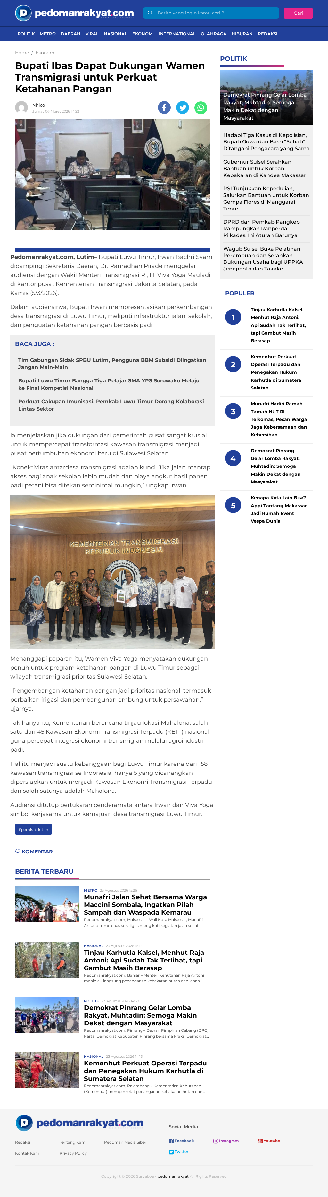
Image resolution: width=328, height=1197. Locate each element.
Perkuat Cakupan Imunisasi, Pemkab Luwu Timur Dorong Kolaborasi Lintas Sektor (111, 405)
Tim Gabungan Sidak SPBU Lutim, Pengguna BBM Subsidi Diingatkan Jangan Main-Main (112, 363)
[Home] (74, 13)
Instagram (228, 1140)
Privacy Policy (73, 1153)
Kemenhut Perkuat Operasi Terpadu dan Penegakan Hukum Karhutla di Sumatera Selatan (145, 1070)
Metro (48, 33)
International (177, 33)
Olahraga (213, 33)
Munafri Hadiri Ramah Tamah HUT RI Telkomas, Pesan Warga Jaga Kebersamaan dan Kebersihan (279, 419)
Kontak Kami (27, 1153)
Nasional (115, 33)
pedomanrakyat (173, 1176)
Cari (298, 13)
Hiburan (242, 33)
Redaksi (267, 33)
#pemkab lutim (33, 829)
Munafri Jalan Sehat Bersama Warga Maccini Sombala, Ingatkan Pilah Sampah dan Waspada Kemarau (145, 904)
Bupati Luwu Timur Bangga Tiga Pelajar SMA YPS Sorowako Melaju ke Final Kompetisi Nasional (109, 384)
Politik (26, 33)
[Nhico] (23, 107)
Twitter (181, 1151)
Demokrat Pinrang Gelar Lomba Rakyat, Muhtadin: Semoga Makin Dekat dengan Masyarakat (140, 1015)
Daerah (70, 33)
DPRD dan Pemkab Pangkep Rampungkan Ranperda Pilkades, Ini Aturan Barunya (261, 228)
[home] (79, 1122)
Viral (92, 33)
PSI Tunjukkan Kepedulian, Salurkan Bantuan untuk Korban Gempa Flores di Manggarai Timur (266, 198)
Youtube (271, 1140)
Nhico (38, 104)
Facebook (184, 1140)
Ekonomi (143, 33)
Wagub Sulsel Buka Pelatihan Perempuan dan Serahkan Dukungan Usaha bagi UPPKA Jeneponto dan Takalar (263, 259)
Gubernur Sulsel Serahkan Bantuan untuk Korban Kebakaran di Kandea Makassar (264, 168)
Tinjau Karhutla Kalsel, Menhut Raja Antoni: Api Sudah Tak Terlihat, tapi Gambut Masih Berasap (144, 960)
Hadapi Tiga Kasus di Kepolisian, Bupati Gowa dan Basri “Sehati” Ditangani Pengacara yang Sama (266, 142)
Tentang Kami (73, 1142)
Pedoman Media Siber (125, 1142)
